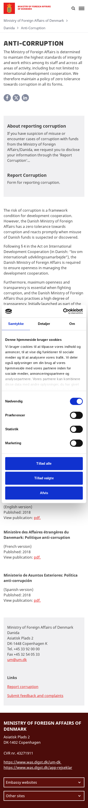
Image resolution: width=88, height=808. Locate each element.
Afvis (44, 493)
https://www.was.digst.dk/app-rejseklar (38, 767)
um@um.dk (17, 659)
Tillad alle (43, 463)
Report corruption (22, 686)
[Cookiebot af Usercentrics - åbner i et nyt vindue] (63, 311)
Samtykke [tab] (16, 324)
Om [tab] (72, 324)
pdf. (37, 557)
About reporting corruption (36, 126)
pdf (37, 517)
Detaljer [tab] (44, 324)
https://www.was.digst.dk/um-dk (33, 762)
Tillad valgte (43, 478)
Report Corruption (26, 175)
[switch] (76, 415)
